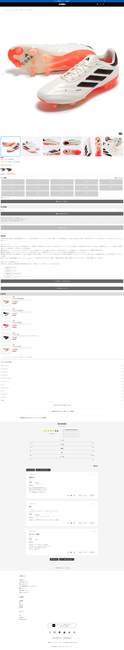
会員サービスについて (24, 592)
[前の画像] (2, 74)
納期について (22, 588)
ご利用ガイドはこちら (62, 288)
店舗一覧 (21, 605)
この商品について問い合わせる (62, 281)
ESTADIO (21, 617)
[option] (62, 1)
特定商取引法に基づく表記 (70, 642)
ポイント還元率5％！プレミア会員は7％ (62, 1)
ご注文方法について (23, 582)
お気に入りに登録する (62, 201)
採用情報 (21, 607)
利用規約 (50, 642)
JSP (20, 615)
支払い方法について (23, 584)
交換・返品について (23, 590)
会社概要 (21, 600)
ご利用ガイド (22, 579)
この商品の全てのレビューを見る (62, 567)
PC (56, 637)
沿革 (20, 602)
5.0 (56, 430)
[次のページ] (122, 146)
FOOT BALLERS (22, 619)
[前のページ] (1, 146)
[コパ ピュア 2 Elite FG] (3, 171)
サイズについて (120, 177)
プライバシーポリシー (58, 642)
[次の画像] (121, 74)
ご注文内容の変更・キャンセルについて (28, 586)
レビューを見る (15, 161)
